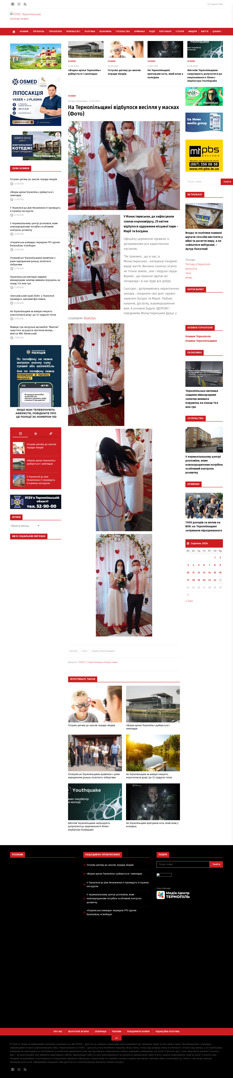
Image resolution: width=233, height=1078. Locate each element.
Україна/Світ (73, 31)
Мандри (192, 31)
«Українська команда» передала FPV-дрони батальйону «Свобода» (35, 244)
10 (188, 572)
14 (209, 572)
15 (215, 572)
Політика (90, 31)
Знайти (216, 864)
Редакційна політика (168, 1031)
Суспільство (123, 31)
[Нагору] (116, 1038)
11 (193, 572)
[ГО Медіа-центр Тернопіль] (190, 893)
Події (152, 31)
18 (193, 580)
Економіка (105, 31)
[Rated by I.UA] (190, 875)
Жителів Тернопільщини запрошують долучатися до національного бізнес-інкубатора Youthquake (89, 826)
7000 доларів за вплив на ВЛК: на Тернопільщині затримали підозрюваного (203, 526)
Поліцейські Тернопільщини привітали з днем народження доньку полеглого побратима (32, 261)
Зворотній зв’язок (78, 1031)
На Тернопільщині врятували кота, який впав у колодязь (165, 74)
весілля (73, 651)
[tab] (20, 433)
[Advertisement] (43, 885)
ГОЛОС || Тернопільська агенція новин (98, 662)
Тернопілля (55, 31)
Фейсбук (90, 318)
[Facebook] (13, 4)
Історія (180, 31)
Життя (204, 31)
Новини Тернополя (198, 336)
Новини (24, 31)
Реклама (116, 1031)
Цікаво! (217, 31)
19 (199, 580)
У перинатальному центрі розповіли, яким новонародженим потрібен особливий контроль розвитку (34, 227)
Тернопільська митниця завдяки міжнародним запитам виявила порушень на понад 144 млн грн (35, 280)
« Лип (189, 601)
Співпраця (100, 1031)
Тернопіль (39, 31)
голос (84, 651)
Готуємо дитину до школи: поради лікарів (33, 179)
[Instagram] (19, 4)
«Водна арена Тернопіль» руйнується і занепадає (32, 194)
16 (220, 572)
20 (204, 580)
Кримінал (139, 31)
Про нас (58, 1031)
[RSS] (25, 4)
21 (209, 580)
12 (199, 572)
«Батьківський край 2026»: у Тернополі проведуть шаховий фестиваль (32, 297)
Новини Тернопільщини (201, 340)
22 (215, 580)
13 (204, 572)
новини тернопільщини (103, 651)
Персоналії (165, 31)
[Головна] (14, 31)
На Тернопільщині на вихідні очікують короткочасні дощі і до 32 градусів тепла (33, 313)
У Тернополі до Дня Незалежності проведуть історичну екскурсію (35, 209)
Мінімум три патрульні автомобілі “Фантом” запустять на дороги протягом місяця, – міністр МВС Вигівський (34, 330)
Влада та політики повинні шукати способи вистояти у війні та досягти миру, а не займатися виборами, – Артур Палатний (204, 241)
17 (188, 580)
